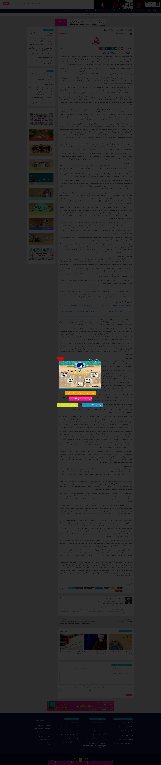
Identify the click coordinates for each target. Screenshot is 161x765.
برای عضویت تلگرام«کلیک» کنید (92, 405)
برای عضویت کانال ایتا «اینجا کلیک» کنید (80, 393)
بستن (61, 358)
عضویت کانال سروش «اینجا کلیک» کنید (80, 398)
